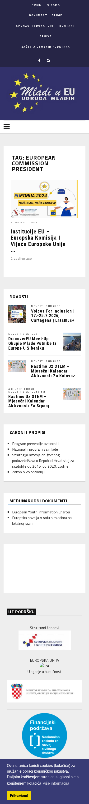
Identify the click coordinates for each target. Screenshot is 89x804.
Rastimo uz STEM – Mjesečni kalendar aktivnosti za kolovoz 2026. (53, 373)
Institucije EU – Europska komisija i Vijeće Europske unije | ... (40, 241)
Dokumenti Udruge (45, 15)
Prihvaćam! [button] (19, 795)
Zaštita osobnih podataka (45, 47)
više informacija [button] (56, 783)
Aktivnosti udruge (23, 389)
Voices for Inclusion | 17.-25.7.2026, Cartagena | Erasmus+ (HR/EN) (53, 318)
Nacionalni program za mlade (35, 449)
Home (36, 5)
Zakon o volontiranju (28, 472)
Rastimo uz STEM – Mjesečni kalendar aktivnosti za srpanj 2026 (28, 403)
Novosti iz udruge (24, 222)
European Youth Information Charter (41, 512)
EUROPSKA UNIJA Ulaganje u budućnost (45, 665)
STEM (41, 391)
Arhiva (46, 36)
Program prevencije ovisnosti (35, 443)
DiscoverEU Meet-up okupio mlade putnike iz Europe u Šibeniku (32, 343)
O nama (53, 5)
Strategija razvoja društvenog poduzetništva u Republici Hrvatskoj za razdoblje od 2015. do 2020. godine (43, 460)
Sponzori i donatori (34, 26)
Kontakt (67, 26)
